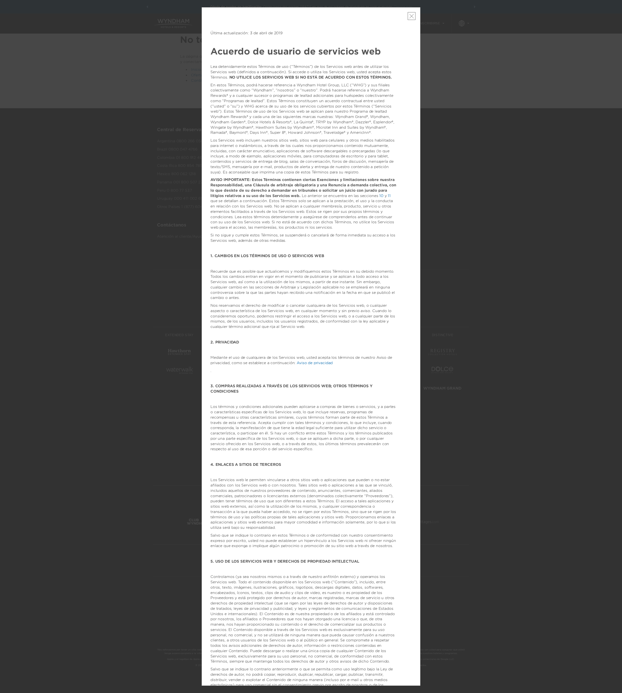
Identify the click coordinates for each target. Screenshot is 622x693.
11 (389, 196)
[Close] (411, 16)
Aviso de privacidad (315, 363)
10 (381, 196)
